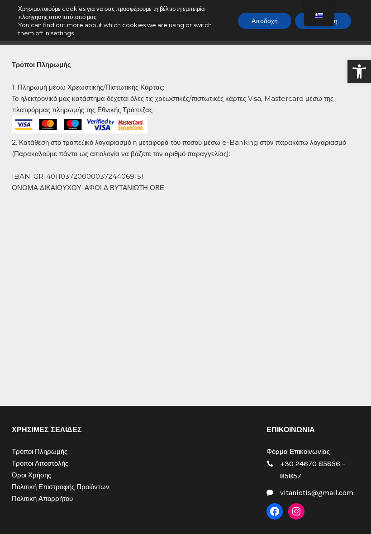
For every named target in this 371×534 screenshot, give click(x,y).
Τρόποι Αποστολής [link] (40, 463)
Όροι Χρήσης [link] (31, 475)
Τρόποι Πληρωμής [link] (39, 452)
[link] (359, 71)
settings (62, 33)
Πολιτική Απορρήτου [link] (42, 499)
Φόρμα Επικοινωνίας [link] (298, 452)
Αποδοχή (265, 21)
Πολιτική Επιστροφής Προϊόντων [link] (60, 487)
